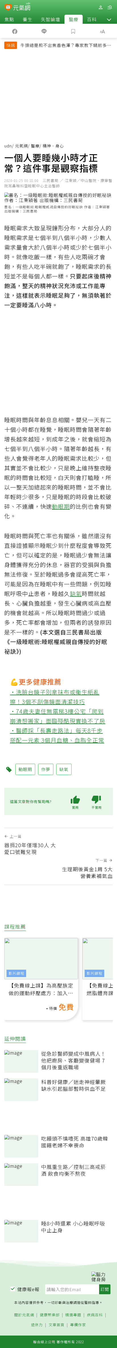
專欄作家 (78, 1325)
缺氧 (76, 593)
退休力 (37, 1325)
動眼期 (61, 506)
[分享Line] (43, 31)
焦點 (9, 19)
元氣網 (21, 146)
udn (8, 146)
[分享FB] (14, 31)
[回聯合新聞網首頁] (8, 8)
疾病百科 (95, 1315)
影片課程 (16, 973)
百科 (92, 19)
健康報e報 (28, 1289)
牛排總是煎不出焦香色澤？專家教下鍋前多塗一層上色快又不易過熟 (65, 46)
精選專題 (73, 1315)
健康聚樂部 (50, 1315)
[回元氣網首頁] (21, 7)
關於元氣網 (24, 1315)
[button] (109, 19)
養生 (27, 19)
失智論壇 (50, 19)
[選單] (109, 7)
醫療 (73, 19)
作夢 (45, 769)
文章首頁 (56, 1325)
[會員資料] (100, 7)
